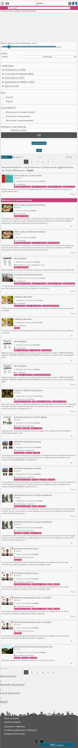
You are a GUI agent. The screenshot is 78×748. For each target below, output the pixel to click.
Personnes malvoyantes (18, 116)
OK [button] (39, 135)
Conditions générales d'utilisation (20, 730)
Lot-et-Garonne (32, 167)
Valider (39, 150)
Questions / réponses (14, 726)
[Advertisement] (39, 26)
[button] (39, 144)
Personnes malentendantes (20, 120)
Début (5, 56)
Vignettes (17, 157)
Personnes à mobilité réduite (20, 112)
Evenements (7, 676)
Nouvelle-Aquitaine (12, 167)
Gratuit (9, 97)
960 (57, 745)
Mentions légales (12, 722)
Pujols (4, 701)
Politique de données (14, 733)
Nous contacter (11, 718)
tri (40, 157)
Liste (4, 157)
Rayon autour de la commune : (16, 43)
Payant (9, 101)
